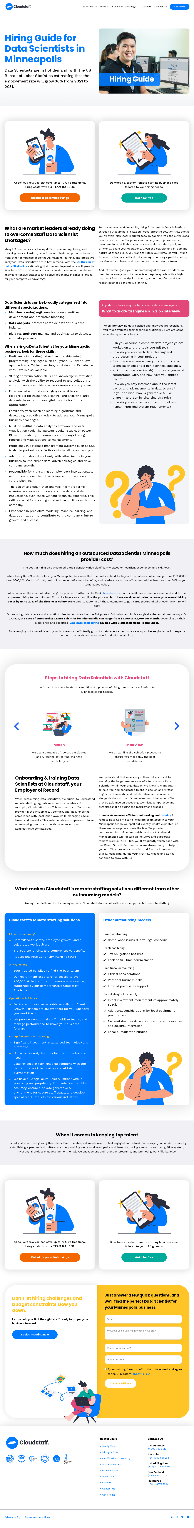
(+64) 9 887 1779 (157, 1475)
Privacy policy (12, 1517)
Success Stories (111, 1464)
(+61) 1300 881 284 (158, 1457)
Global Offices (110, 1470)
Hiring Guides (110, 1452)
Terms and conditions (37, 1517)
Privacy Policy (140, 1373)
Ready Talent (109, 1446)
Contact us (108, 1488)
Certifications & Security (116, 1458)
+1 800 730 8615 (157, 1448)
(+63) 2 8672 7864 (158, 1484)
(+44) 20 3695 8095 (159, 1466)
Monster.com (111, 593)
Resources (108, 1476)
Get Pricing (108, 1494)
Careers (106, 1482)
